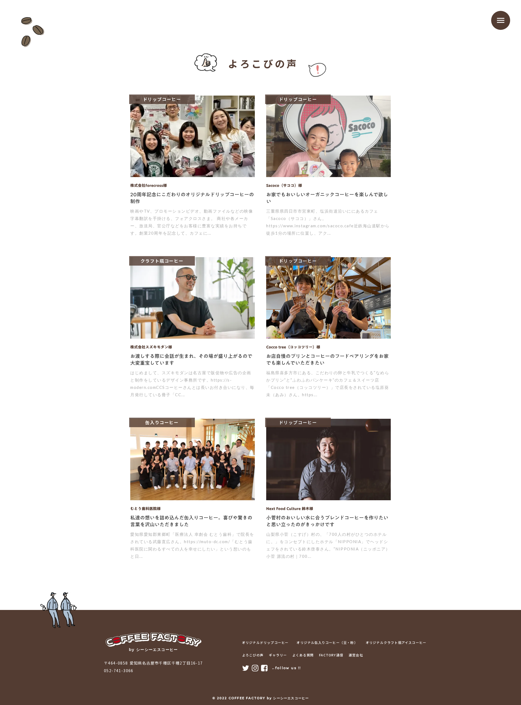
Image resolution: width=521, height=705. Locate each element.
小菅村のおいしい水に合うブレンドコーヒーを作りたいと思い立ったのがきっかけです (327, 521)
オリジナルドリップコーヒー (265, 642)
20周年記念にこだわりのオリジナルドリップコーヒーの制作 (192, 198)
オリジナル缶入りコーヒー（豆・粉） (327, 642)
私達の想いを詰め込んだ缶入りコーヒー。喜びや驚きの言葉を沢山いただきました (191, 521)
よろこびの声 (252, 655)
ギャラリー (278, 655)
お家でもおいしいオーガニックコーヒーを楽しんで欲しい (327, 198)
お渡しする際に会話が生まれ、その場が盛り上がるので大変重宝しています (191, 359)
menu (501, 20)
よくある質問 (303, 655)
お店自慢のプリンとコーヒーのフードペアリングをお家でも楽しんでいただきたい (327, 359)
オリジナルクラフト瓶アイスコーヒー (396, 642)
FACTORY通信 (331, 655)
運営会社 (356, 655)
